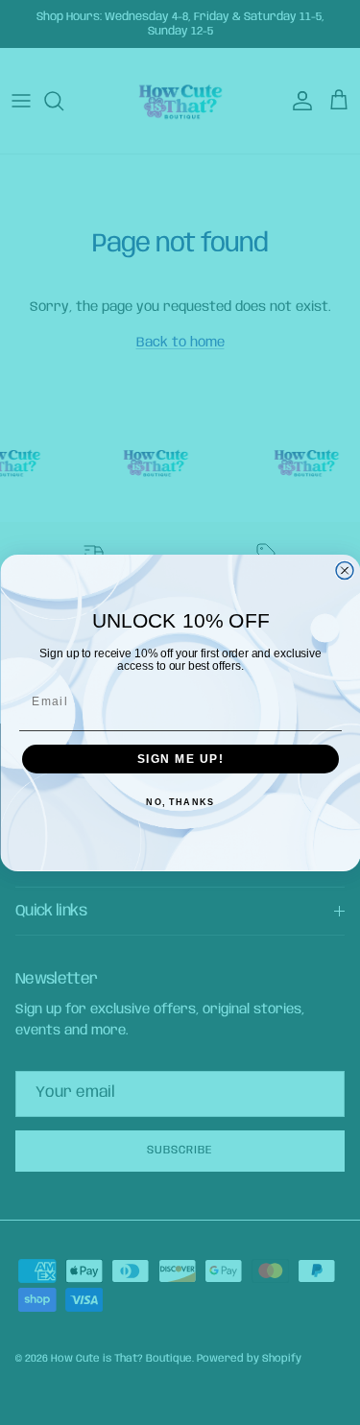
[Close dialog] (344, 570)
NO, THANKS (180, 802)
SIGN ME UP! (180, 758)
